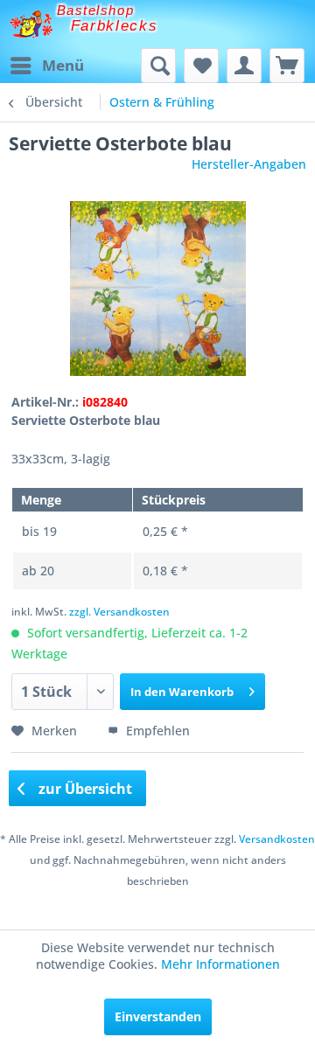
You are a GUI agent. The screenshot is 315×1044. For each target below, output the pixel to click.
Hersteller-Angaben (249, 164)
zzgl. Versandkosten (119, 611)
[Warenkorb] (287, 65)
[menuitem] (46, 65)
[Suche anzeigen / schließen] (158, 65)
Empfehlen (156, 730)
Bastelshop (95, 10)
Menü (63, 65)
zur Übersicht (83, 788)
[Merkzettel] (201, 65)
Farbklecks (114, 25)
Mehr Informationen (220, 964)
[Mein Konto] (244, 65)
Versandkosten (277, 839)
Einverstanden (158, 1016)
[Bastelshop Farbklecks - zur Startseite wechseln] (31, 24)
